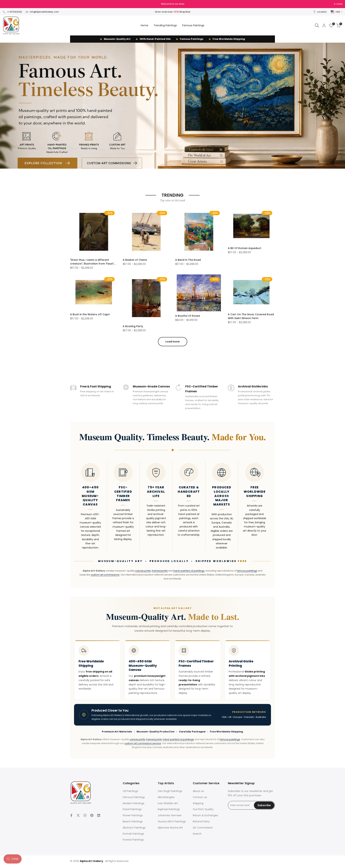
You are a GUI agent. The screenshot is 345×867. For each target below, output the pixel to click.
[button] (72, 212)
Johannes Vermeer (170, 815)
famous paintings (247, 570)
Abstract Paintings (134, 827)
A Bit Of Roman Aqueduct (244, 248)
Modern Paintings (133, 803)
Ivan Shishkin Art (168, 803)
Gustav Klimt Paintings (172, 821)
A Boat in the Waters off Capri (90, 314)
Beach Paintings (133, 821)
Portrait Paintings (133, 834)
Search (197, 834)
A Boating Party (133, 326)
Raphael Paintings (169, 809)
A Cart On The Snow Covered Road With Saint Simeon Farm (251, 316)
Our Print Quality (203, 809)
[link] (172, 106)
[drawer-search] (317, 25)
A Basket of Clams (135, 260)
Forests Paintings (133, 839)
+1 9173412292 (14, 11)
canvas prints (143, 570)
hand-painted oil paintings (188, 570)
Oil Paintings (130, 791)
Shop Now (184, 11)
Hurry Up (199, 3)
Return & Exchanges (205, 815)
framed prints (160, 570)
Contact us (200, 797)
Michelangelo (166, 797)
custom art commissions (105, 574)
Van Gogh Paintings (170, 791)
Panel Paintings (132, 809)
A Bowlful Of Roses (187, 316)
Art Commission (203, 827)
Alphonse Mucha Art (170, 827)
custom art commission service (142, 743)
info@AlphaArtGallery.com (44, 11)
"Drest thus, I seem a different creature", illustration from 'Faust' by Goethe (92, 262)
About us (198, 791)
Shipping (198, 803)
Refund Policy (201, 821)
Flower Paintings (133, 815)
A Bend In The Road (188, 260)
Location (322, 11)
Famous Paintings (134, 797)
